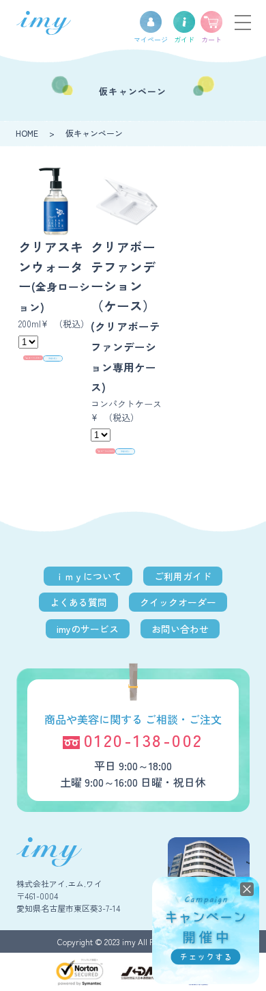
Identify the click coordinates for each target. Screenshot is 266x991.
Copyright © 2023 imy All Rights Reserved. (133, 941)
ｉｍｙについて (88, 576)
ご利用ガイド (182, 576)
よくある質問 (78, 602)
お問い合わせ (180, 629)
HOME (27, 133)
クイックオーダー (178, 602)
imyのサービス (88, 629)
